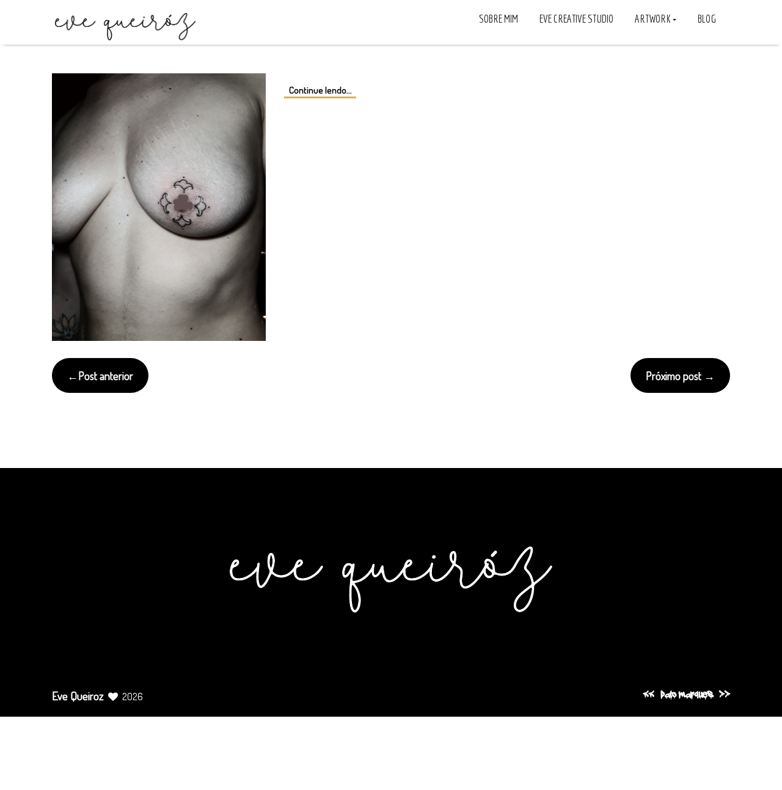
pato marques (686, 695)
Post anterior (105, 375)
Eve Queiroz (78, 695)
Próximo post (673, 375)
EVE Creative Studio (576, 18)
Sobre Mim (498, 18)
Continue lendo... (320, 89)
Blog (707, 18)
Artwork (654, 18)
